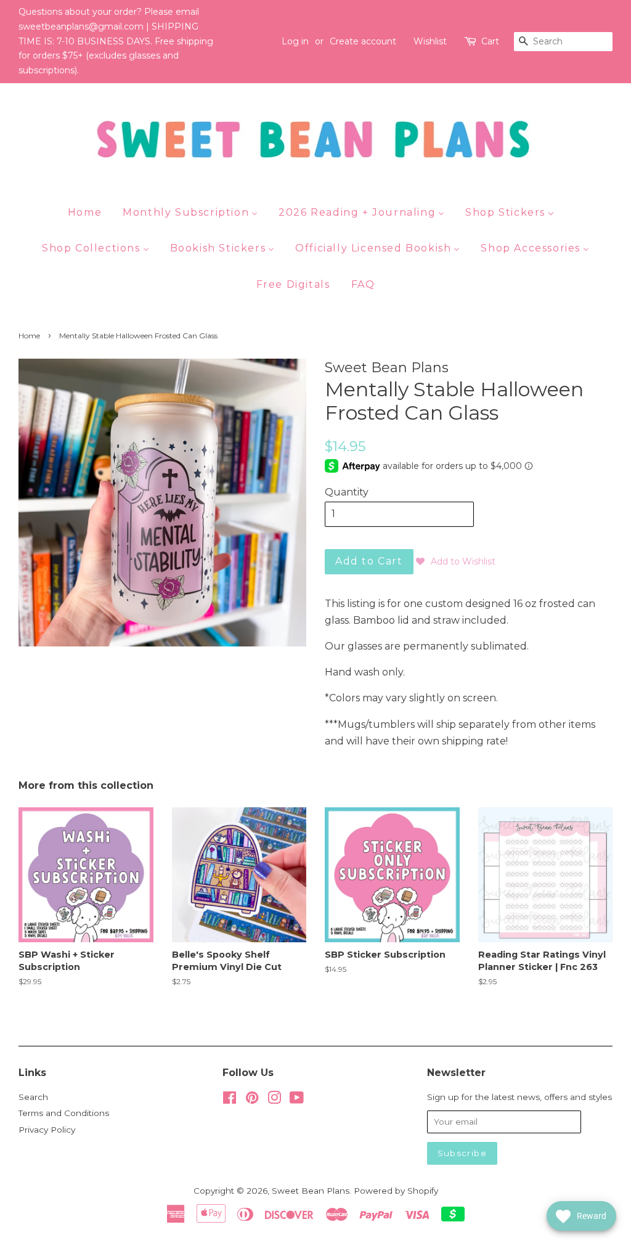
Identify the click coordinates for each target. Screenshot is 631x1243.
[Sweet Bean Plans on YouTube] (297, 1100)
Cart (490, 41)
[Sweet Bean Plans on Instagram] (274, 1100)
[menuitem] (89, 212)
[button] (455, 561)
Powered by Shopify (396, 1191)
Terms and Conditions (63, 1113)
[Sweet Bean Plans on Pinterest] (252, 1100)
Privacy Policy (46, 1130)
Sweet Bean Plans (310, 1191)
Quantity (346, 492)
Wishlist (430, 41)
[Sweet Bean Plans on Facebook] (229, 1100)
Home (29, 335)
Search (33, 1097)
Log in (295, 41)
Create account (363, 41)
